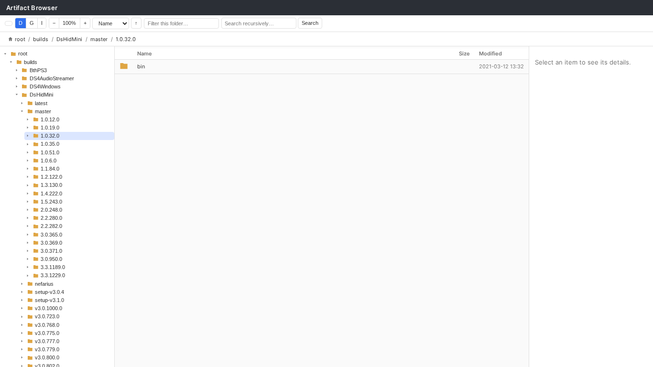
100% (69, 23)
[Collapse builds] (11, 61)
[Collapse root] (5, 53)
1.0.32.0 (126, 39)
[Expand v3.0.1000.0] (22, 308)
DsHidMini (69, 39)
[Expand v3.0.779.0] (22, 349)
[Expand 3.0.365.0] (27, 234)
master (99, 39)
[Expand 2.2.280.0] (27, 218)
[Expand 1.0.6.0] (27, 160)
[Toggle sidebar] (8, 23)
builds (40, 39)
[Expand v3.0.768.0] (22, 324)
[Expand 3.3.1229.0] (27, 275)
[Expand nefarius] (22, 284)
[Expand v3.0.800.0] (22, 357)
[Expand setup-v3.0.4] (22, 292)
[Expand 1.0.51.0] (27, 152)
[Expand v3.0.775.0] (22, 333)
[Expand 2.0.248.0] (27, 209)
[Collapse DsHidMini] (16, 94)
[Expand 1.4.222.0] (27, 193)
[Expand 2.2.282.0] (27, 226)
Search (310, 23)
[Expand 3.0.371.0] (27, 251)
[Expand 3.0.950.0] (27, 259)
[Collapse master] (22, 111)
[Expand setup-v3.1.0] (22, 300)
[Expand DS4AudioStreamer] (16, 78)
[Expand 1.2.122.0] (27, 176)
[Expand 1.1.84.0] (27, 168)
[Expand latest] (22, 102)
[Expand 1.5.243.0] (27, 201)
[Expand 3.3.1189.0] (27, 267)
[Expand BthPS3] (16, 70)
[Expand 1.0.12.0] (27, 119)
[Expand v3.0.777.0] (22, 341)
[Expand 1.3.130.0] (27, 185)
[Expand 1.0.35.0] (27, 143)
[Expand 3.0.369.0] (27, 242)
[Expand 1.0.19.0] (27, 127)
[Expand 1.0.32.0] (27, 135)
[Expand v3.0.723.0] (22, 316)
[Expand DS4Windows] (16, 86)
